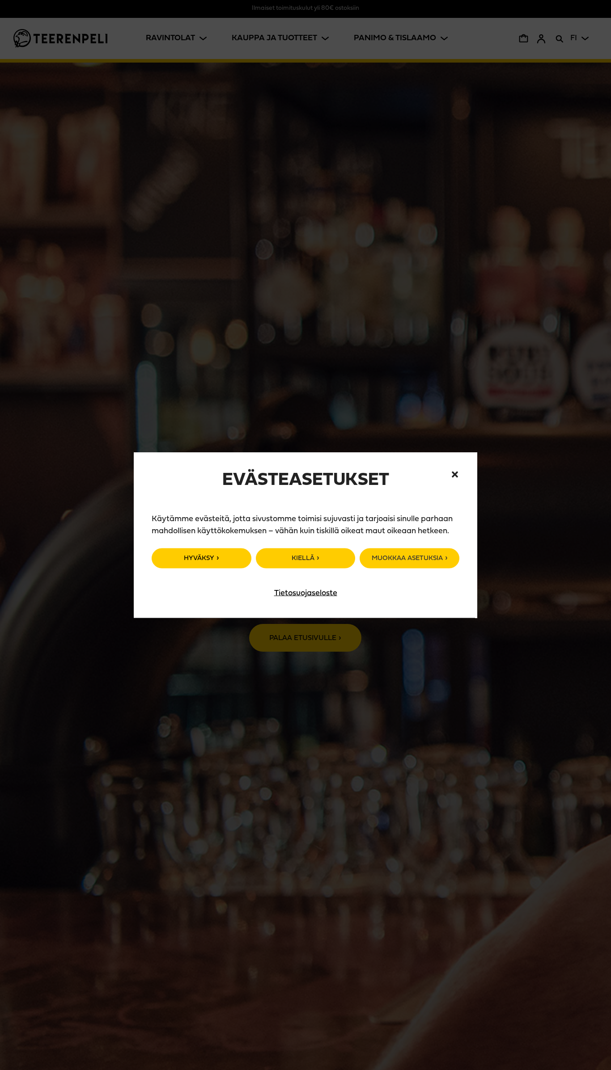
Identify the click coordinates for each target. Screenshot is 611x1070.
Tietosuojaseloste (305, 593)
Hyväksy (199, 558)
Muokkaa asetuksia (407, 558)
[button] (454, 474)
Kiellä (303, 558)
